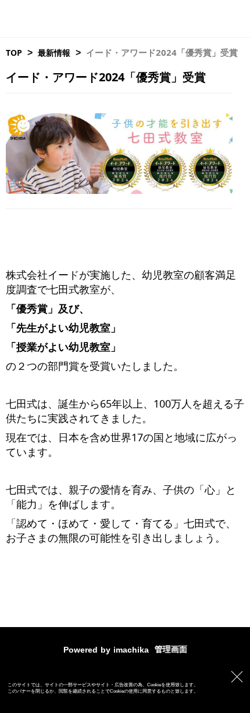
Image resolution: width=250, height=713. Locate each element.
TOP (14, 52)
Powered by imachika (106, 649)
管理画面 (171, 649)
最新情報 (54, 52)
